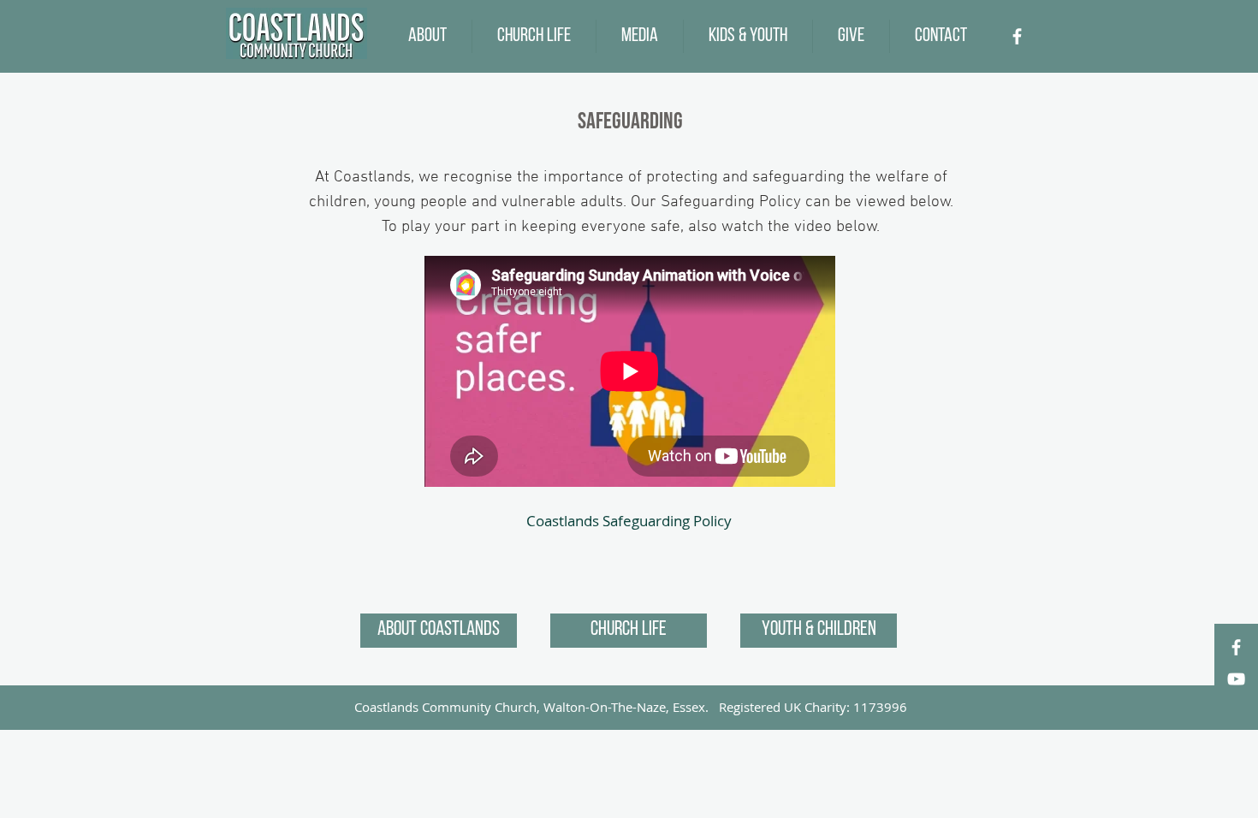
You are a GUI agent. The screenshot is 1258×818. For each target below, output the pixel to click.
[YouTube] (1236, 679)
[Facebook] (1017, 36)
